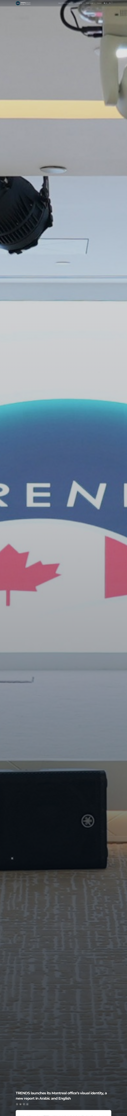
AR (106, 3)
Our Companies (78, 3)
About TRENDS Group (64, 3)
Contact (99, 3)
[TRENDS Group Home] (23, 3)
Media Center (89, 3)
